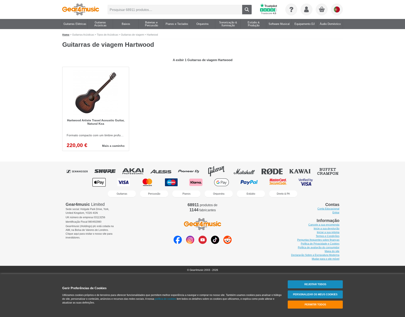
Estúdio (251, 193)
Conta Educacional (328, 208)
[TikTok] (215, 243)
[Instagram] (190, 243)
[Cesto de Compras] (322, 10)
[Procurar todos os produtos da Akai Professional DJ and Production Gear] (136, 171)
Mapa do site (332, 251)
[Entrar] (306, 9)
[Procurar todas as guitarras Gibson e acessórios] (219, 171)
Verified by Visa (305, 182)
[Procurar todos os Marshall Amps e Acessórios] (247, 171)
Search (247, 9)
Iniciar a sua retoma (328, 232)
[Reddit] (227, 243)
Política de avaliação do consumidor (318, 247)
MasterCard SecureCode (278, 182)
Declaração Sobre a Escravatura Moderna (315, 255)
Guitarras (122, 193)
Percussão (154, 193)
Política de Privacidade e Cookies (320, 243)
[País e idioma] (337, 9)
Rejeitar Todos (315, 284)
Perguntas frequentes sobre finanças (318, 239)
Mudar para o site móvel (325, 258)
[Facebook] (178, 243)
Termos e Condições (327, 236)
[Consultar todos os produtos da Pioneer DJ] (191, 171)
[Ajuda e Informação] (291, 9)
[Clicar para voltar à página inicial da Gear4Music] (80, 9)
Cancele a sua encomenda (323, 224)
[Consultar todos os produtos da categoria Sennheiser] (80, 171)
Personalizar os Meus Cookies (315, 294)
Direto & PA (283, 193)
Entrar (335, 212)
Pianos (186, 193)
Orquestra (218, 193)
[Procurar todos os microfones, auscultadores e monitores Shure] (108, 171)
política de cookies (165, 298)
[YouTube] (202, 243)
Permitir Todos (315, 304)
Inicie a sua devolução (326, 228)
